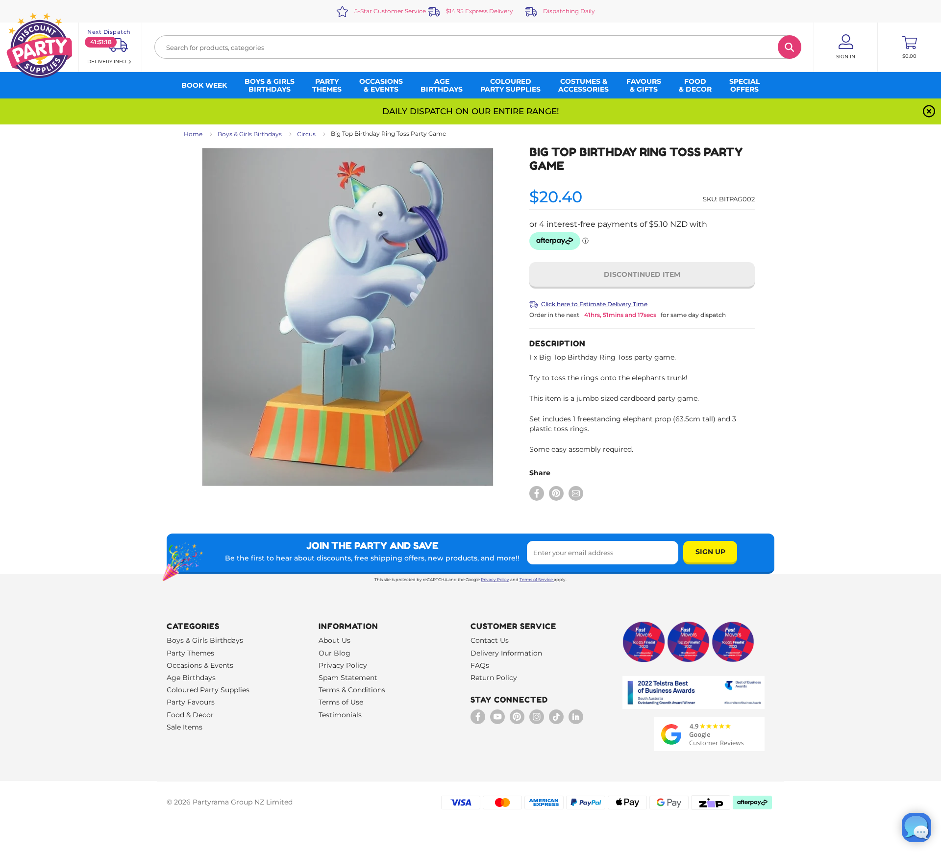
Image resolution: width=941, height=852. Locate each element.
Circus (306, 134)
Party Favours (191, 702)
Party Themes (190, 653)
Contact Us (489, 640)
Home (193, 134)
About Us (334, 640)
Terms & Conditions (352, 689)
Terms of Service (536, 579)
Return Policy (493, 677)
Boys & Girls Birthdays (250, 134)
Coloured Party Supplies (208, 689)
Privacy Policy (495, 579)
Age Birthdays (191, 677)
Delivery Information (506, 653)
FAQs (479, 665)
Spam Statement (348, 677)
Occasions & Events (200, 665)
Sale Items (184, 727)
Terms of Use (341, 702)
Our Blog (334, 653)
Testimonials (340, 714)
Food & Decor (190, 714)
